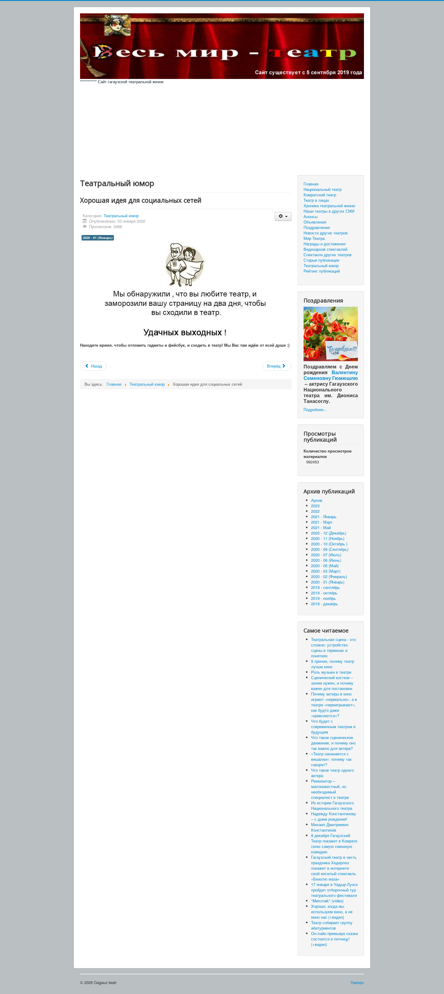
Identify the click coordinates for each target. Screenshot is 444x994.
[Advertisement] (222, 129)
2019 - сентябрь (325, 587)
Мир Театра (314, 238)
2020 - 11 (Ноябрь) (327, 538)
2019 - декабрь (324, 604)
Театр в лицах (316, 200)
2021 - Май (321, 527)
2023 (315, 505)
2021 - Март (322, 522)
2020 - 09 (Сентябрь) (329, 549)
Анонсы (310, 216)
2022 (315, 511)
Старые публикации (321, 260)
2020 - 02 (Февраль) (329, 576)
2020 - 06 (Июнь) (326, 560)
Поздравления (317, 227)
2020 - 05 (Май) (325, 565)
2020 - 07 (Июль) (326, 554)
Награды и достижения (325, 244)
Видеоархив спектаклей (325, 249)
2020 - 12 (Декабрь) (328, 533)
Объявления (315, 222)
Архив (316, 500)
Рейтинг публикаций (322, 271)
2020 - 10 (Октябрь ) (329, 544)
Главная (311, 184)
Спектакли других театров (328, 254)
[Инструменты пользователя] (283, 216)
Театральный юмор (121, 215)
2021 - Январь (323, 516)
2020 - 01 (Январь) (98, 237)
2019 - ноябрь (323, 598)
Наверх (357, 982)
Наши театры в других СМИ (329, 211)
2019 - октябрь (324, 593)
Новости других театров (326, 233)
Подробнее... (315, 409)
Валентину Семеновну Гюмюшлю (331, 375)
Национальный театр (323, 189)
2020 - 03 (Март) (325, 571)
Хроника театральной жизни (329, 205)
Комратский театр (320, 195)
